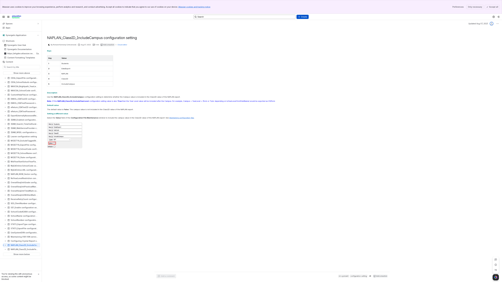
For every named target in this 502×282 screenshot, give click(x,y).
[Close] (38, 274)
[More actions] (38, 35)
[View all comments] (496, 259)
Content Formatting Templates (21, 58)
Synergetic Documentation (19, 49)
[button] (57, 58)
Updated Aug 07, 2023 (478, 23)
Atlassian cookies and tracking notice (194, 7)
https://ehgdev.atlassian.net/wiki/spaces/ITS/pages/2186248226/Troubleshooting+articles (20, 53)
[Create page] (496, 270)
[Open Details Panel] (496, 265)
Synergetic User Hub (16, 45)
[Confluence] (17, 17)
